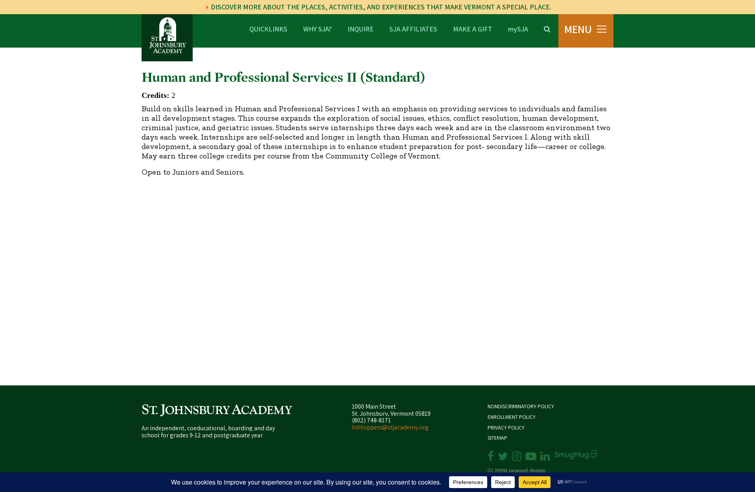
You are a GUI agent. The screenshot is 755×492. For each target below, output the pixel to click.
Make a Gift (472, 28)
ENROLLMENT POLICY (512, 417)
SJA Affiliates (413, 28)
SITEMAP (497, 438)
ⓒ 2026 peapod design (517, 470)
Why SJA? (317, 28)
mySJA (518, 28)
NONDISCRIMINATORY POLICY (521, 406)
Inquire (361, 28)
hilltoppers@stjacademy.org (390, 427)
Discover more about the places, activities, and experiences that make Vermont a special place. (380, 6)
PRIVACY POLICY (506, 427)
